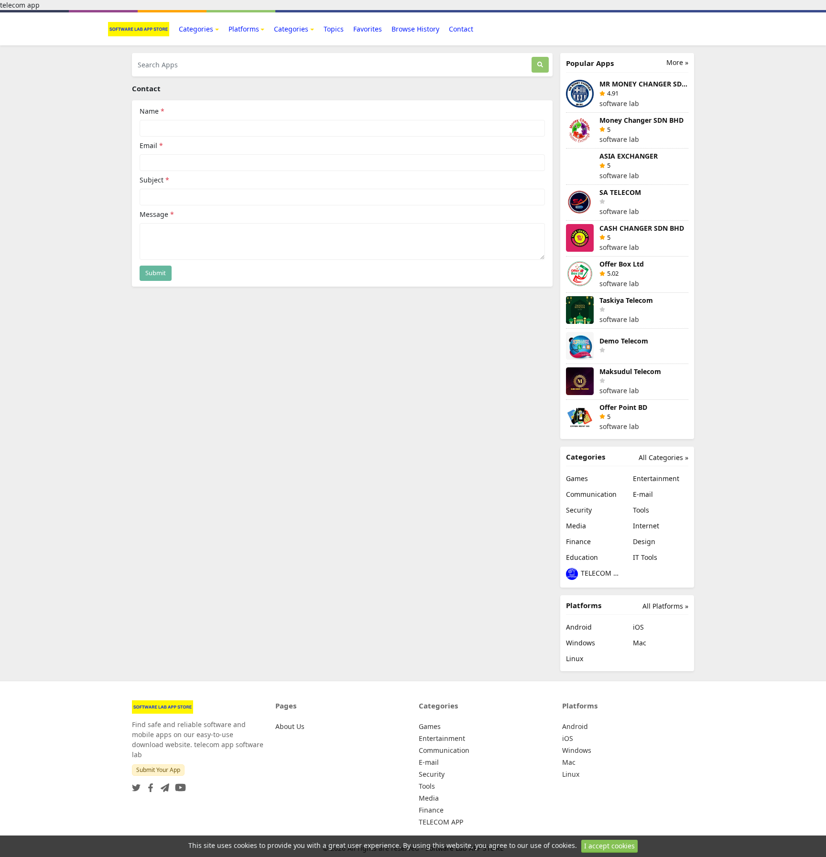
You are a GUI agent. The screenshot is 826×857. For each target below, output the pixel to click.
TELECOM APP (600, 573)
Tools (641, 509)
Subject (154, 179)
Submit (155, 272)
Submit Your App (158, 770)
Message (157, 214)
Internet (646, 525)
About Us (289, 726)
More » (677, 62)
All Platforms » (665, 606)
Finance (578, 541)
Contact (461, 28)
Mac (639, 642)
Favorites (367, 28)
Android (579, 627)
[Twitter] (136, 784)
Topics (334, 28)
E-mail (643, 494)
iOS (638, 627)
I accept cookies (609, 845)
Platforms (243, 28)
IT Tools (645, 557)
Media (576, 525)
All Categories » (663, 457)
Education (582, 557)
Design (644, 541)
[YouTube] (178, 784)
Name (152, 111)
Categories (196, 28)
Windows (580, 642)
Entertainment (656, 478)
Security (579, 509)
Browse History (415, 28)
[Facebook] (148, 784)
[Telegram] (163, 784)
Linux (574, 658)
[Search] (540, 65)
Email (151, 145)
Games (577, 478)
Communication (591, 494)
